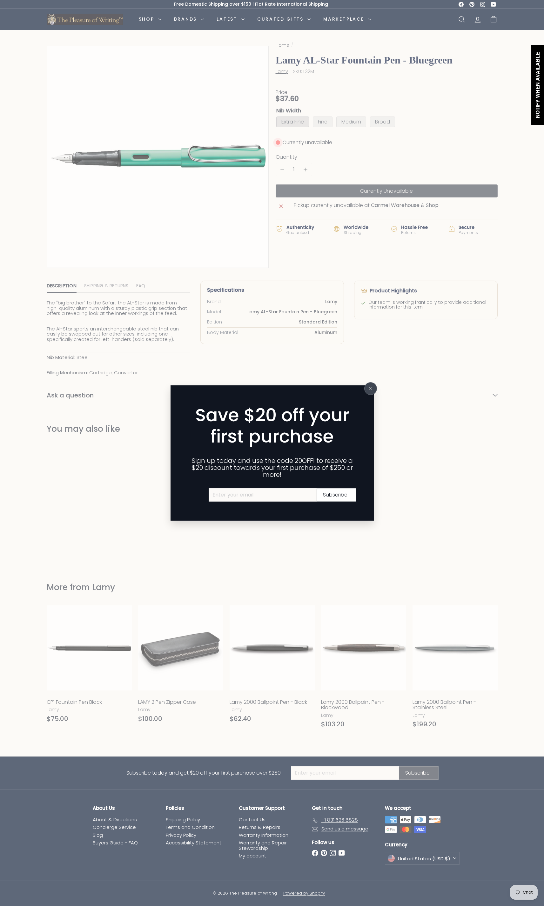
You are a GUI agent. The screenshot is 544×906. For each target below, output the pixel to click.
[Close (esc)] (370, 388)
